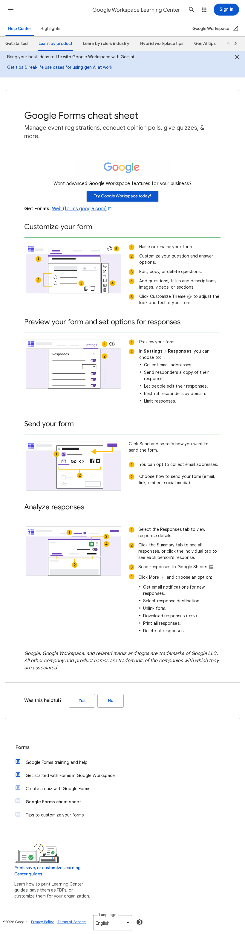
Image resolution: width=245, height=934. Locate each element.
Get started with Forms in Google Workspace (70, 775)
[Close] (237, 58)
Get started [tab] (16, 43)
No (110, 700)
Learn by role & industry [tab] (106, 43)
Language (107, 914)
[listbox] (112, 922)
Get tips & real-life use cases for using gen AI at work (59, 67)
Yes (82, 700)
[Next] (232, 43)
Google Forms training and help (57, 762)
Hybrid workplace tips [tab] (161, 43)
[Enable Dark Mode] (139, 922)
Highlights (50, 28)
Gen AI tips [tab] (205, 43)
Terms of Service (71, 922)
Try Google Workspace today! (122, 196)
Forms (23, 747)
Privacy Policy (42, 922)
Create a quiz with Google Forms (58, 788)
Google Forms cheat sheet (53, 802)
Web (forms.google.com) (79, 209)
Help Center (19, 28)
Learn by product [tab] (55, 43)
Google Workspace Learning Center (136, 10)
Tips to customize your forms (55, 815)
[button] (11, 9)
